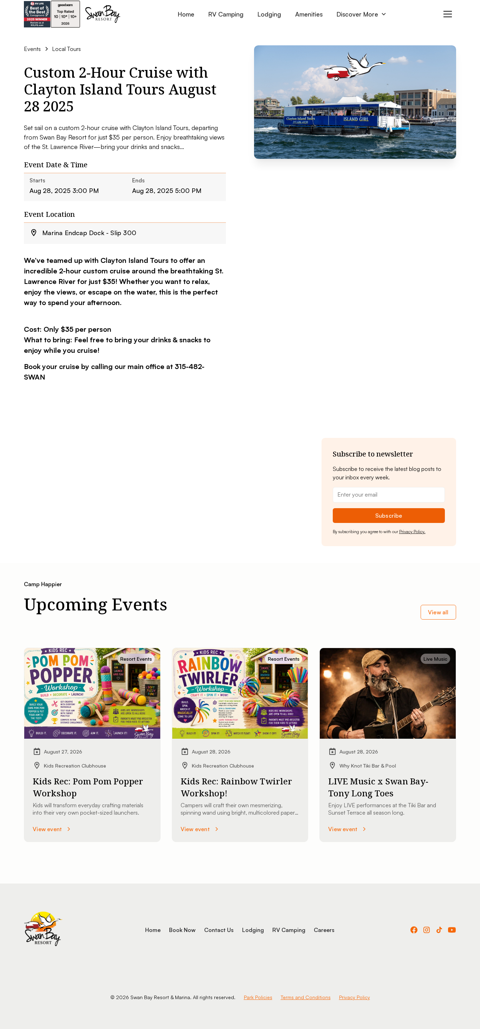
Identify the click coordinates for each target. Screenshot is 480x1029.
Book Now (182, 929)
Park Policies (258, 997)
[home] (102, 14)
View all (438, 612)
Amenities (309, 14)
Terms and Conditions (306, 997)
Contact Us (219, 929)
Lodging (269, 14)
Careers (324, 929)
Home (186, 14)
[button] (361, 14)
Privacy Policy (354, 997)
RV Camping (226, 14)
